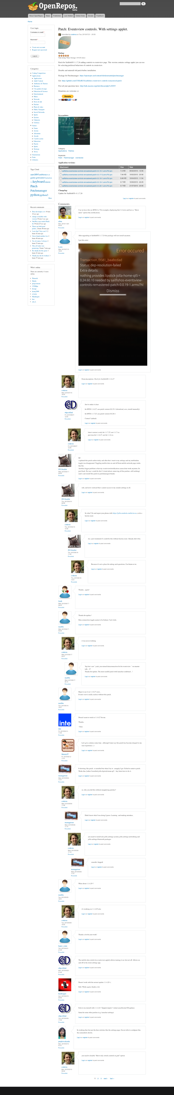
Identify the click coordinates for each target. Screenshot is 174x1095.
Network (36, 99)
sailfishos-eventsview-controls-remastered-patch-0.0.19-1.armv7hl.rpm (87, 182)
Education (37, 141)
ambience (43, 174)
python (34, 194)
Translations (36, 155)
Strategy (36, 149)
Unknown (37, 120)
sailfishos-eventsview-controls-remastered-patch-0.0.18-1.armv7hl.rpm (87, 178)
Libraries (35, 160)
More (50, 198)
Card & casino (38, 139)
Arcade (36, 136)
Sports (36, 115)
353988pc (35, 286)
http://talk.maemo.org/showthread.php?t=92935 (98, 86)
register (131, 198)
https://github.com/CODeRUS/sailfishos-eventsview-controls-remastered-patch (92, 80)
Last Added (68, 16)
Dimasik (35, 278)
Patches (36, 104)
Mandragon (35, 297)
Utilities (36, 123)
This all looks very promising (38, 247)
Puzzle (36, 144)
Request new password (39, 50)
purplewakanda (64, 1041)
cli (49, 175)
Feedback (100, 16)
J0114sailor (62, 469)
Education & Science (41, 91)
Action (36, 131)
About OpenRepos (36, 16)
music (48, 181)
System (36, 117)
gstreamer (40, 177)
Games (34, 125)
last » (112, 1078)
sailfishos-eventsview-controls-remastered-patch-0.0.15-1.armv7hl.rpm (87, 171)
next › (106, 1078)
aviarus (34, 294)
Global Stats (80, 16)
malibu (61, 626)
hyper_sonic (62, 946)
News (48, 16)
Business (37, 86)
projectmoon (36, 283)
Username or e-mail (37, 32)
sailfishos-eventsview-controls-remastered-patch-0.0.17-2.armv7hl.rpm (87, 174)
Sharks (34, 281)
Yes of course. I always (39, 241)
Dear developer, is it (38, 212)
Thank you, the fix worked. (40, 256)
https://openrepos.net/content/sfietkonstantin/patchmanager (102, 75)
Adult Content (38, 81)
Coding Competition (38, 73)
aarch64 (34, 174)
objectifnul (69, 412)
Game (36, 128)
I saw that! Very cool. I (39, 231)
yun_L (34, 302)
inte (59, 728)
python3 (44, 195)
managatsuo (62, 775)
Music (36, 96)
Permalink (61, 228)
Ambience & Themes (41, 83)
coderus (74, 34)
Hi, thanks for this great (39, 251)
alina (60, 221)
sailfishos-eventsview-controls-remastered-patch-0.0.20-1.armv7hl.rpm (87, 186)
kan (33, 299)
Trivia (36, 152)
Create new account (38, 47)
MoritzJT (65, 754)
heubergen (62, 993)
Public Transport (39, 109)
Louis (60, 247)
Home (30, 21)
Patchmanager (38, 190)
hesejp (34, 289)
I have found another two (40, 236)
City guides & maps (40, 89)
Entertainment (38, 94)
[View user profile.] (64, 218)
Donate (90, 16)
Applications (36, 76)
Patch (33, 186)
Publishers (57, 16)
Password (34, 40)
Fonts (34, 157)
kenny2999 (35, 291)
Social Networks (39, 112)
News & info (38, 102)
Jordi (60, 601)
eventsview (79, 158)
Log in (125, 198)
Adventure (37, 133)
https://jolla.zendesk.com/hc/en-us (125, 513)
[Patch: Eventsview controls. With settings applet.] (66, 146)
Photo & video (38, 107)
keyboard (39, 181)
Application (38, 78)
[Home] (53, 7)
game (32, 177)
